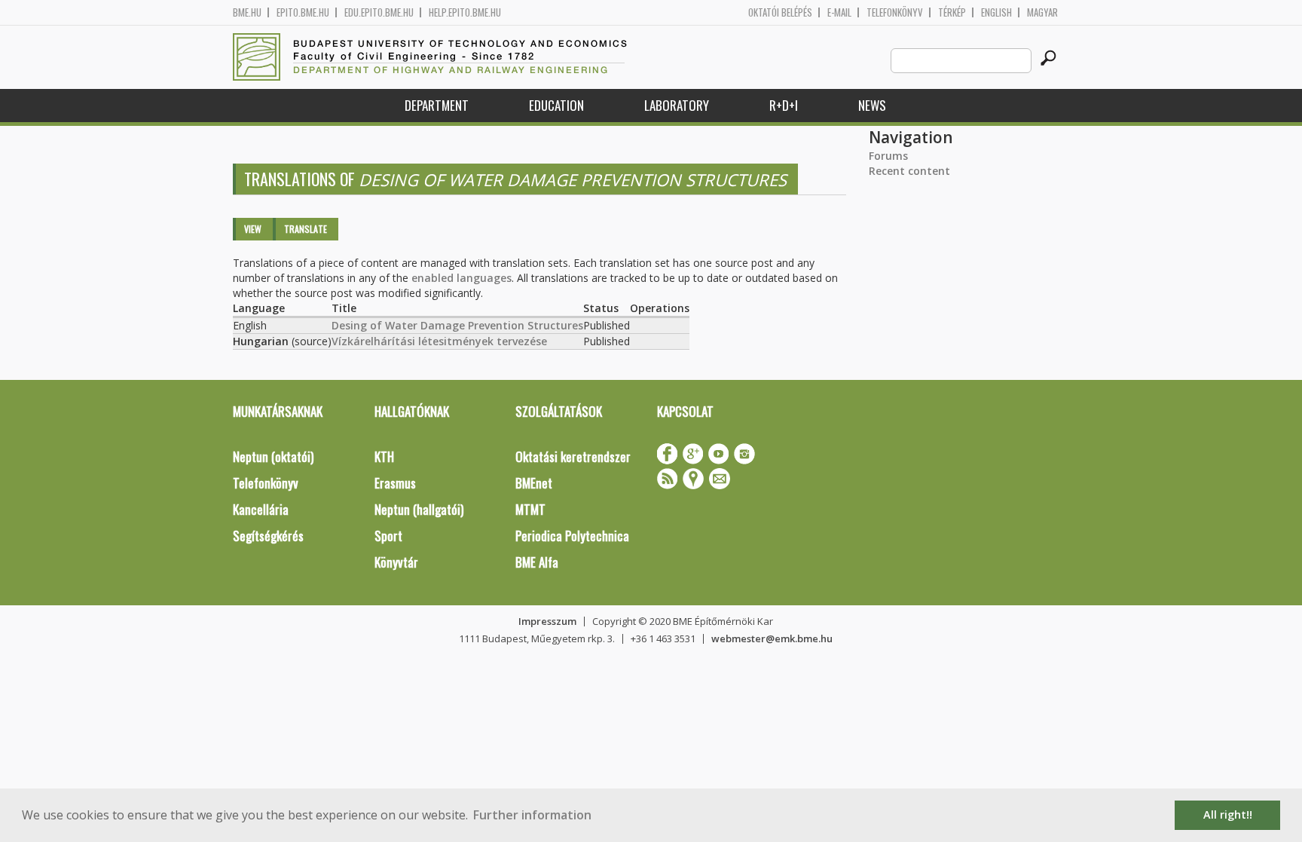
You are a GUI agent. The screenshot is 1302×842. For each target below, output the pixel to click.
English (996, 12)
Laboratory (676, 105)
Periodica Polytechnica (572, 535)
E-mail (839, 12)
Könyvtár (396, 562)
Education (556, 105)
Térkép (952, 12)
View (252, 228)
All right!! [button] (1227, 814)
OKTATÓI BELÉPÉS (780, 12)
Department (437, 105)
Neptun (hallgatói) (418, 509)
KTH (384, 456)
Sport (388, 535)
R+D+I (783, 105)
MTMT (530, 509)
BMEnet (533, 482)
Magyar (1042, 12)
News (872, 105)
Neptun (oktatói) (273, 456)
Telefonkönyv (894, 12)
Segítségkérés (268, 535)
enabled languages (461, 278)
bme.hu (247, 12)
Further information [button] (532, 815)
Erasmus (395, 482)
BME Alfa (536, 562)
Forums (888, 155)
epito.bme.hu (303, 12)
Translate (305, 228)
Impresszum (547, 621)
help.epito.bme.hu (465, 12)
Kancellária (261, 509)
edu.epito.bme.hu (379, 12)
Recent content (909, 171)
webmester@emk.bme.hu (772, 638)
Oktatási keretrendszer (573, 456)
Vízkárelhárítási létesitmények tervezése (439, 341)
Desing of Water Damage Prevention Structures (457, 325)
